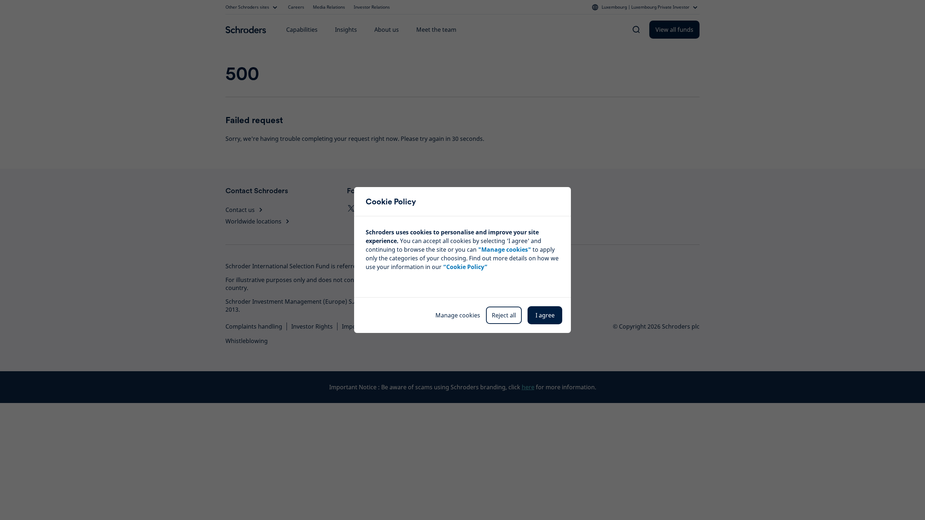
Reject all (504, 315)
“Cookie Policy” (465, 267)
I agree (545, 315)
